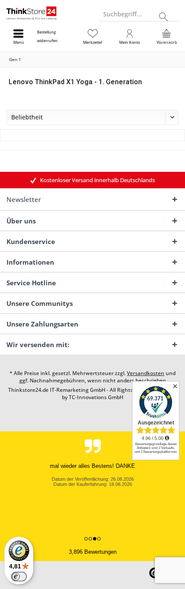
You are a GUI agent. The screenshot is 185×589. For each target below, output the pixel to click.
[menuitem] (55, 36)
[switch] (19, 576)
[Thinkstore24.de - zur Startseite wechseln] (46, 12)
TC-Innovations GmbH (96, 397)
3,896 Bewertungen (93, 552)
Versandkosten (145, 373)
